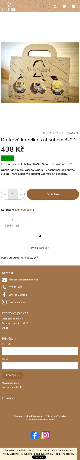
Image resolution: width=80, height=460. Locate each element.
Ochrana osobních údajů (15, 323)
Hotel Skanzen (34, 416)
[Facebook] (40, 236)
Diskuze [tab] (44, 248)
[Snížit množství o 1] (4, 194)
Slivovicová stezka (56, 416)
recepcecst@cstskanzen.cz (23, 279)
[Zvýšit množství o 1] (21, 194)
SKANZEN (73, 133)
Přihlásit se (13, 375)
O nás (5, 327)
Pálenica (17, 416)
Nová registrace (10, 382)
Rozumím (39, 457)
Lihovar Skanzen (18, 294)
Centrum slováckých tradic (40, 419)
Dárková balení (24, 209)
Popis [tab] (34, 248)
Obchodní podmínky (12, 318)
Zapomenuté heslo (12, 386)
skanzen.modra (17, 302)
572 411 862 (15, 287)
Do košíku (53, 194)
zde (71, 453)
